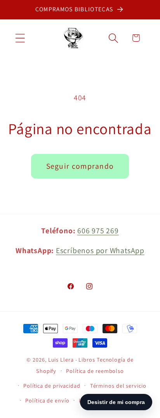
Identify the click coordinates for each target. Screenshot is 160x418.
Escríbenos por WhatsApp (100, 250)
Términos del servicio (118, 385)
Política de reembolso (95, 370)
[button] (20, 38)
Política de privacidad (51, 385)
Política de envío (47, 400)
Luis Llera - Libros (71, 359)
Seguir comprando (80, 166)
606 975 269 (98, 231)
